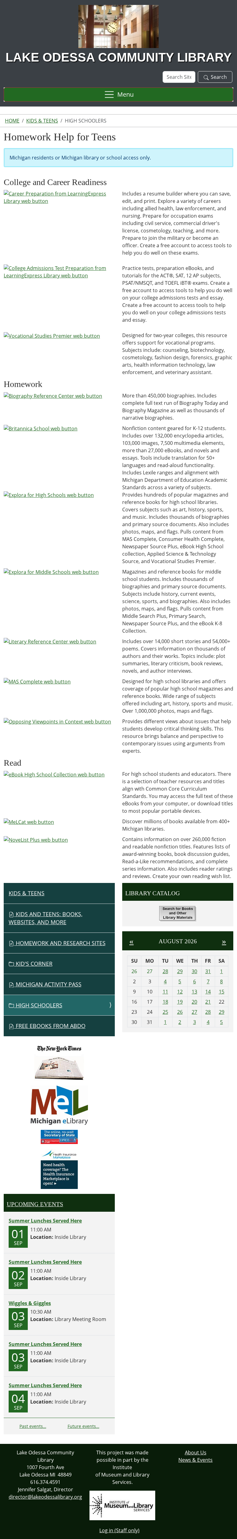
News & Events (195, 1459)
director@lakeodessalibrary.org (45, 1496)
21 (208, 1001)
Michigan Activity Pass (47, 984)
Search (219, 77)
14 (208, 991)
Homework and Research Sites (60, 943)
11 (165, 991)
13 (194, 991)
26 (180, 1012)
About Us (195, 1452)
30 (194, 971)
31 (208, 971)
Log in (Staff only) (119, 1530)
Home (12, 120)
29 (180, 971)
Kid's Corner (33, 963)
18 (165, 1001)
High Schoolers (38, 1005)
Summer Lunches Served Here (45, 1220)
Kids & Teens (42, 120)
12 (180, 991)
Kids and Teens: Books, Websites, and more (45, 918)
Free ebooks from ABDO (49, 1025)
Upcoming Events (35, 1204)
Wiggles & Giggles (30, 1303)
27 (194, 1012)
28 (165, 971)
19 (180, 1001)
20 (194, 1001)
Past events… (32, 1426)
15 (221, 991)
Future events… (83, 1426)
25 (165, 1012)
